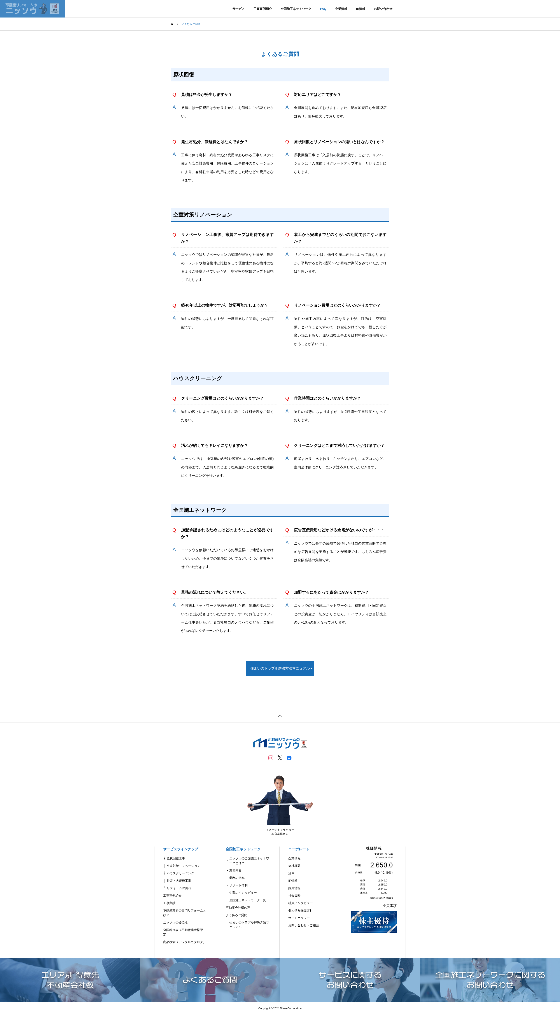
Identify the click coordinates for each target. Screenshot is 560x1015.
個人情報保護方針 (300, 910)
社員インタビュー (300, 903)
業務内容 (235, 870)
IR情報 (360, 9)
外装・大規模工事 (179, 880)
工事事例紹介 (263, 9)
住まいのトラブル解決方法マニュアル (249, 925)
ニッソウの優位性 (175, 922)
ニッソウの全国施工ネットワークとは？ (249, 861)
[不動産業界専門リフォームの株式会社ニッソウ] (32, 9)
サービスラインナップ (180, 849)
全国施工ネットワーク (296, 9)
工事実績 (169, 903)
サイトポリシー (299, 918)
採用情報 (294, 888)
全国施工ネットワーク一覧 (247, 900)
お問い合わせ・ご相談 (303, 925)
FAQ (323, 9)
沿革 (291, 873)
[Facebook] (289, 757)
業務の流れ (237, 878)
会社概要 (294, 866)
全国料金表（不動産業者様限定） (183, 932)
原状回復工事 (176, 858)
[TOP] (280, 715)
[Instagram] (270, 757)
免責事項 (390, 906)
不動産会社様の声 (238, 907)
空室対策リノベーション (183, 866)
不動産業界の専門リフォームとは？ (184, 913)
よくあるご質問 (236, 915)
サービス (239, 9)
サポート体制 (238, 885)
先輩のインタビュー (243, 892)
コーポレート (298, 849)
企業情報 (341, 9)
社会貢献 (294, 895)
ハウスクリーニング (180, 873)
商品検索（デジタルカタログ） (184, 942)
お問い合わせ (383, 9)
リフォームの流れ (179, 888)
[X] (280, 757)
